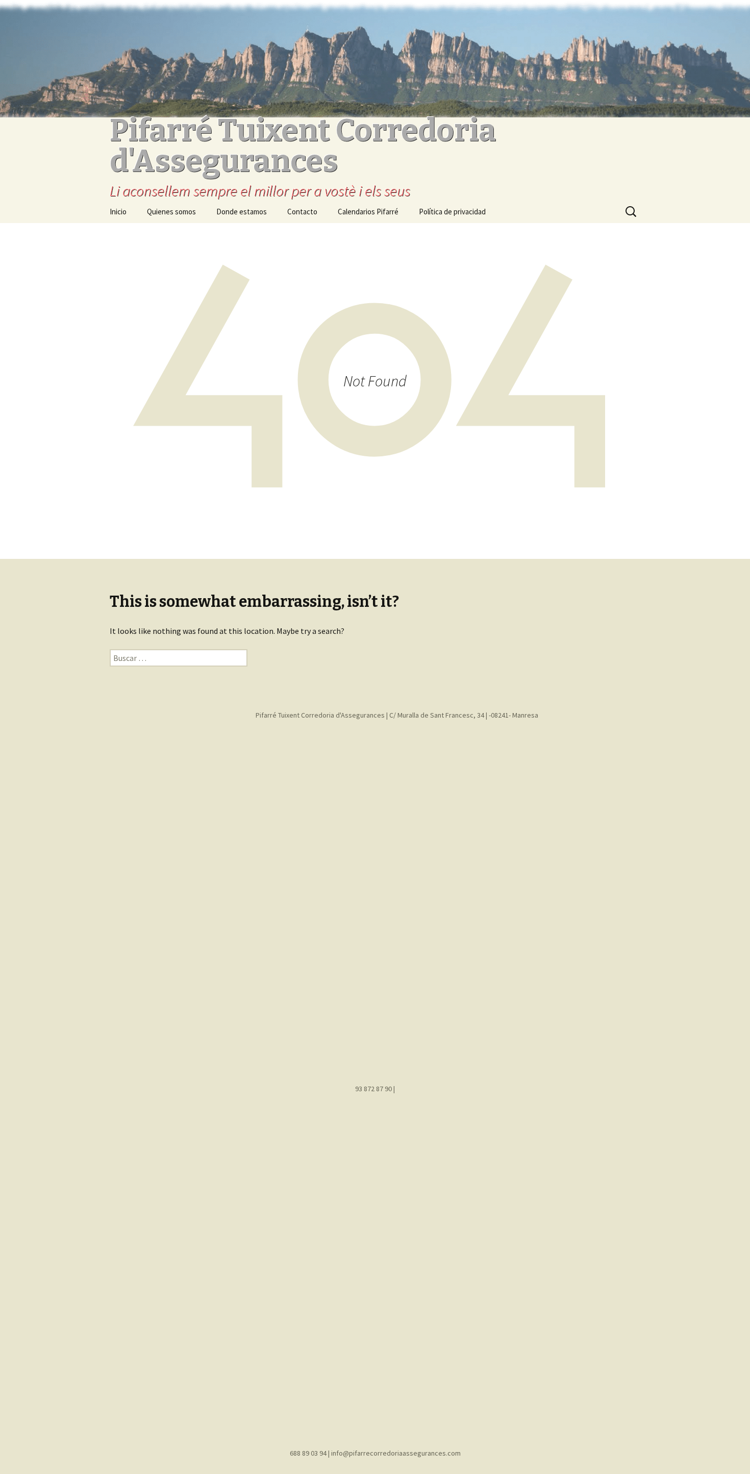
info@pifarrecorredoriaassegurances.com (396, 1453)
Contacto (302, 211)
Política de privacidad (452, 211)
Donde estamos (241, 211)
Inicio (118, 211)
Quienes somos (171, 211)
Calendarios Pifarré (368, 211)
